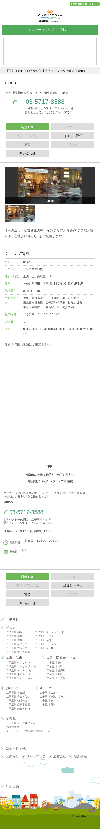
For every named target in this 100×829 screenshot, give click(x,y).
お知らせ (12, 756)
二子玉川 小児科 (56, 678)
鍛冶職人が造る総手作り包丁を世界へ (50, 474)
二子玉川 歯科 (55, 662)
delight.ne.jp (93, 816)
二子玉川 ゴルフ (49, 692)
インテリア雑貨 (64, 70)
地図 (27, 144)
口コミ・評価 (72, 136)
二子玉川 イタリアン (18, 644)
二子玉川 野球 (48, 704)
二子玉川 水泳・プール (53, 696)
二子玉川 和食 (14, 632)
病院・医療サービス (61, 658)
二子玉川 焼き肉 (44, 648)
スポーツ (45, 688)
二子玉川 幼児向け (16, 700)
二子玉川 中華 (14, 636)
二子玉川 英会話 (15, 692)
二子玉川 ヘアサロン (18, 662)
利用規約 (12, 786)
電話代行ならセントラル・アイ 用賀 (50, 481)
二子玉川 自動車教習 (18, 704)
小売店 (46, 70)
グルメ (11, 627)
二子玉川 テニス (49, 700)
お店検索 (32, 70)
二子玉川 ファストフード (49, 632)
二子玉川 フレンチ (16, 648)
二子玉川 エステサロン (19, 670)
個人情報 (80, 756)
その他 (11, 718)
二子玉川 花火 (16, 748)
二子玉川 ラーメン (45, 644)
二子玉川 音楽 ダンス (18, 696)
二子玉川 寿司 (43, 640)
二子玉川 (12, 620)
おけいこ (12, 688)
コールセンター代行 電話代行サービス (28, 730)
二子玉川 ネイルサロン (19, 674)
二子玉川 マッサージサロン (22, 666)
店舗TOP (27, 127)
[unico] (50, 185)
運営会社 (59, 756)
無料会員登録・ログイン (86, 4)
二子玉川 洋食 (14, 640)
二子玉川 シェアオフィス (20, 722)
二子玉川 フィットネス (19, 678)
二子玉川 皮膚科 (56, 670)
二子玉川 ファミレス (18, 652)
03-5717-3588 (45, 102)
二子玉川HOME (13, 70)
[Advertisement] (50, 405)
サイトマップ (36, 756)
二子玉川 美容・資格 (18, 708)
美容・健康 (14, 658)
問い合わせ (27, 153)
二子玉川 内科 (55, 666)
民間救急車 (12, 726)
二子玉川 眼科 (55, 674)
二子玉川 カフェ (44, 636)
